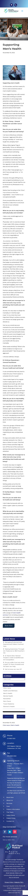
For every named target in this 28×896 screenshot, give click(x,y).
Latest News (10, 815)
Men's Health (7, 693)
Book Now (9, 626)
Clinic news (7, 688)
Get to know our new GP (13, 669)
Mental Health (8, 696)
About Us (9, 800)
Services (9, 803)
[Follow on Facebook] (5, 832)
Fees (8, 806)
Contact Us (10, 821)
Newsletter (7, 698)
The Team (9, 812)
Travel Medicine (8, 704)
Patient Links (10, 818)
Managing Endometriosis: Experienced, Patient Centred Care (13, 644)
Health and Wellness (10, 691)
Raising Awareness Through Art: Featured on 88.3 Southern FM (13, 651)
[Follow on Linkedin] (10, 832)
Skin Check (7, 701)
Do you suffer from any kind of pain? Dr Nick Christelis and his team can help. (13, 664)
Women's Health (9, 706)
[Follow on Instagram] (15, 832)
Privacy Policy (9, 882)
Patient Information (13, 809)
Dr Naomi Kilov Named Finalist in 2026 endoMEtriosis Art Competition (13, 657)
